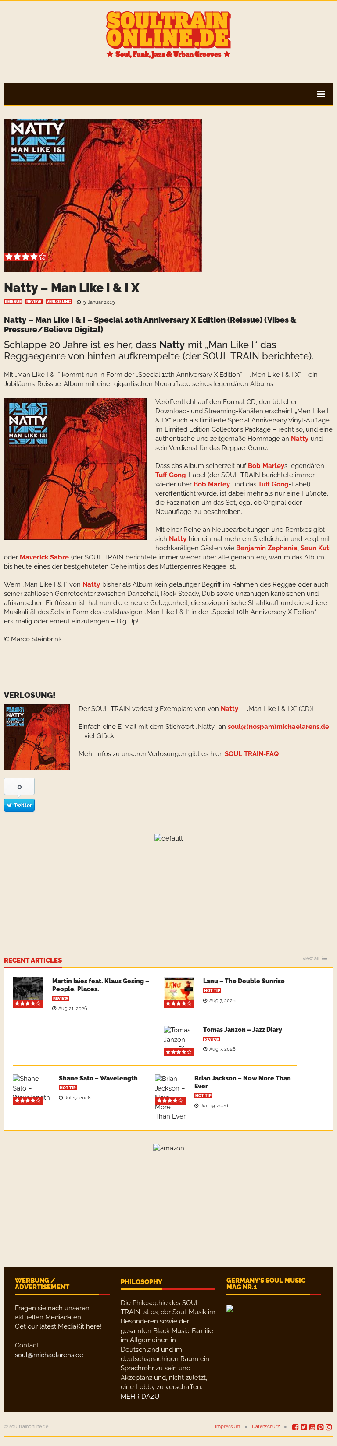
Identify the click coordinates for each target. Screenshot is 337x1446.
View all (310, 958)
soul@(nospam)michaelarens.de (278, 727)
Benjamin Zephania (267, 548)
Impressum (227, 1426)
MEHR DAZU (140, 1396)
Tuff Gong (170, 475)
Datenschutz (266, 1426)
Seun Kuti (316, 548)
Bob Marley (266, 466)
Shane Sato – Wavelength (98, 1078)
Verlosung (59, 301)
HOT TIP (212, 991)
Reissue (13, 301)
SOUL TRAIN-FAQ (252, 754)
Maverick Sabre (44, 557)
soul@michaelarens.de (49, 1355)
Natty (15, 319)
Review (34, 301)
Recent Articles (33, 960)
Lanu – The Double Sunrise (244, 981)
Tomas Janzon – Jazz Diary (242, 1029)
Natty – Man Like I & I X (71, 288)
